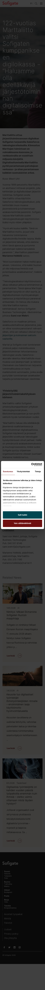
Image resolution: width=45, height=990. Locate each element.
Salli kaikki (22, 515)
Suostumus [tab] (8, 471)
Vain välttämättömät (22, 523)
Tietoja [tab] (38, 471)
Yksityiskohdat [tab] (23, 471)
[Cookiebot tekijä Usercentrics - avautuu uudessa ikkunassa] (31, 464)
